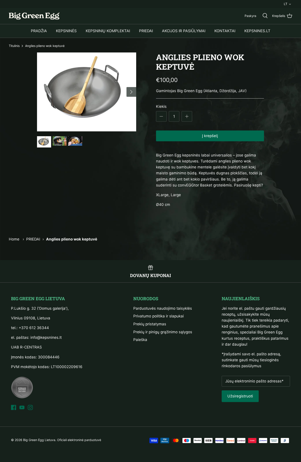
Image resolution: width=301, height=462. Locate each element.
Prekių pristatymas (149, 324)
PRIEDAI (146, 31)
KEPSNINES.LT (257, 31)
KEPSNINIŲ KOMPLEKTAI (108, 31)
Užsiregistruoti (240, 396)
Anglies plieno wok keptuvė (45, 46)
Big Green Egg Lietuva (39, 440)
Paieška (140, 339)
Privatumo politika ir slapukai (158, 316)
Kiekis (161, 106)
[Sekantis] (131, 92)
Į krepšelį (210, 136)
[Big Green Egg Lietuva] (34, 16)
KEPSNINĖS (66, 31)
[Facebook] (13, 407)
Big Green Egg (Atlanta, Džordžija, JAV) (212, 91)
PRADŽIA (39, 31)
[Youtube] (21, 407)
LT (285, 4)
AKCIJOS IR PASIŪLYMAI (183, 31)
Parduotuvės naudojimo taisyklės (162, 308)
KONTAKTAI (224, 31)
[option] (86, 91)
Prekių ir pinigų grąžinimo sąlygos (162, 332)
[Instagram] (30, 407)
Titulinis (14, 46)
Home (14, 239)
